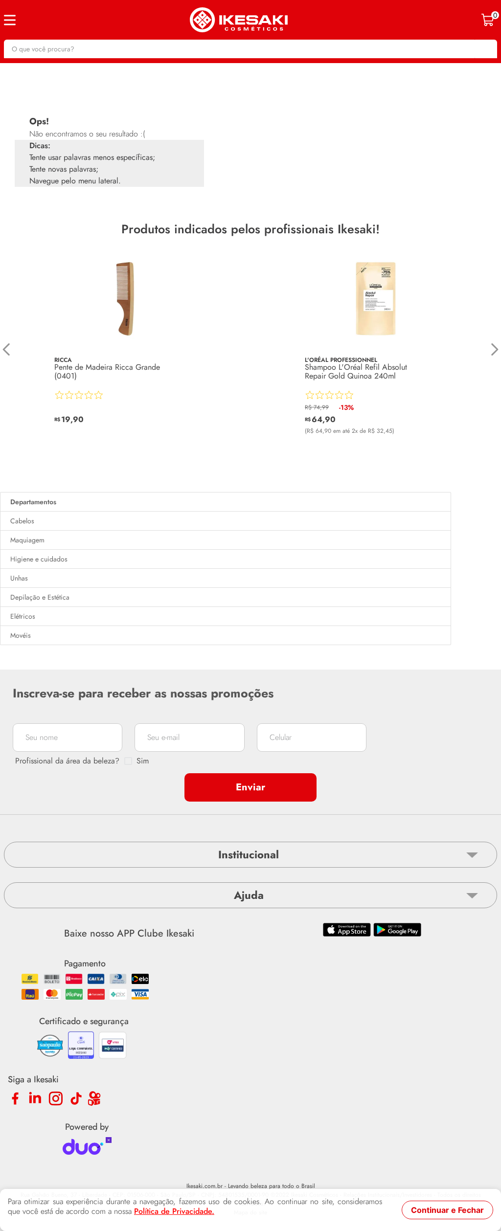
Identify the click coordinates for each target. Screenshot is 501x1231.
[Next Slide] (494, 349)
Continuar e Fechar (447, 1210)
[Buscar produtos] (485, 49)
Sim (143, 761)
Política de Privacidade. (174, 1211)
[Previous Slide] (6, 349)
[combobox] (250, 49)
